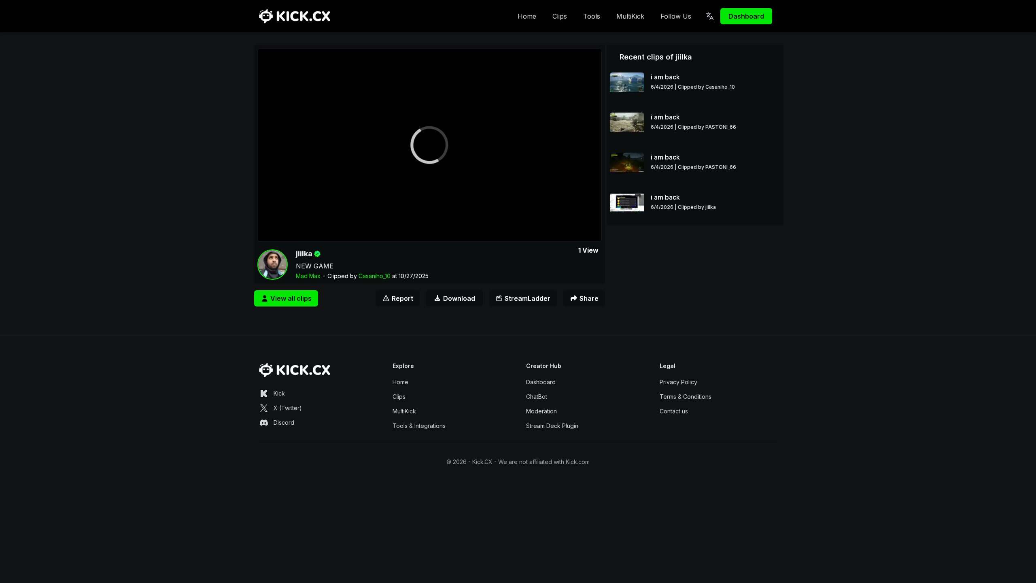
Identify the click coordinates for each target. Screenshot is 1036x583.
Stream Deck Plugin (552, 425)
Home (527, 16)
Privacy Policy (678, 382)
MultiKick (630, 16)
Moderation (541, 411)
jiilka (304, 253)
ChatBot (536, 396)
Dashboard (746, 16)
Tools (591, 16)
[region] (429, 145)
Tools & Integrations (419, 425)
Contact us (674, 411)
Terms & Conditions (685, 396)
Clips (559, 16)
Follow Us (675, 16)
